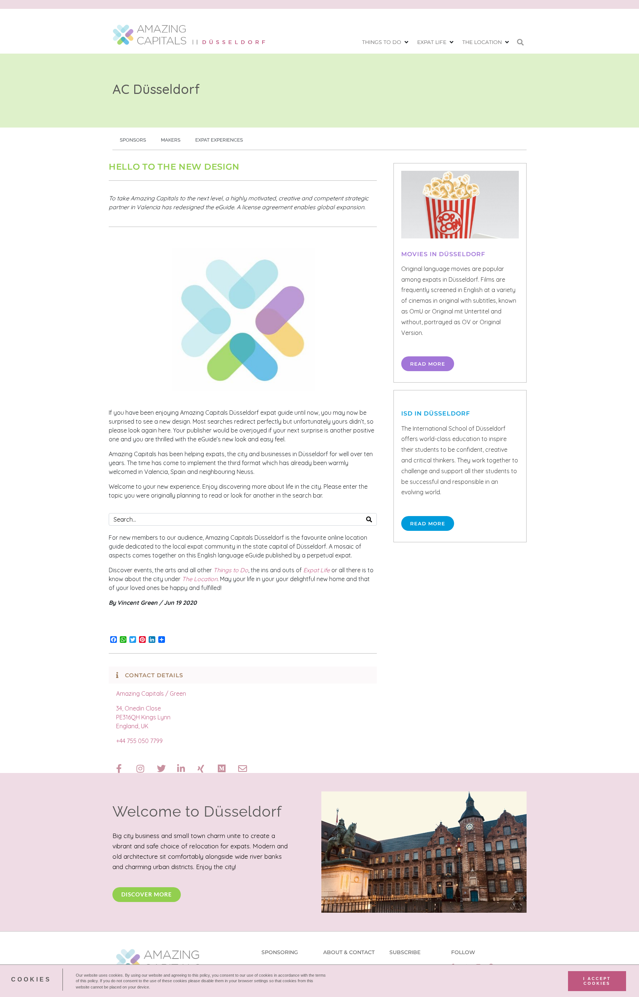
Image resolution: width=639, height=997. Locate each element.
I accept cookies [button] (597, 980)
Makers (170, 140)
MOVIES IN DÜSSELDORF (443, 254)
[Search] (369, 519)
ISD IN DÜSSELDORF (435, 413)
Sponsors (133, 140)
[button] (385, 42)
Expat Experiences (219, 140)
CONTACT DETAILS (154, 675)
